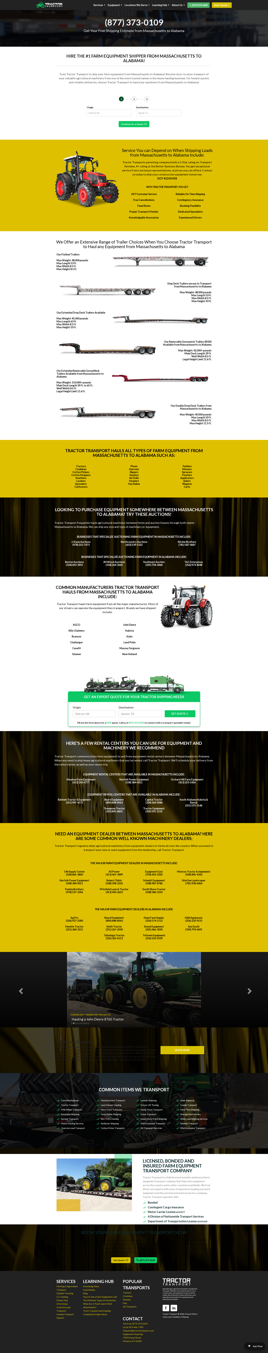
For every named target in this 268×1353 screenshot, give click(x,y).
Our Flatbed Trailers (68, 254)
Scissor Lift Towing (150, 1105)
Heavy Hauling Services (72, 1123)
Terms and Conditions (172, 1317)
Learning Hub (159, 5)
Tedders (187, 466)
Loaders (81, 480)
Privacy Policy (191, 1314)
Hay (125, 1303)
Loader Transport (188, 1105)
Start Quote (220, 5)
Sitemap (185, 1317)
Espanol (60, 1317)
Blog (85, 1293)
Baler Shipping (187, 1100)
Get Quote (119, 1260)
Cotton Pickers (80, 472)
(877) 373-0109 (200, 5)
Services (98, 5)
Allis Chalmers (76, 630)
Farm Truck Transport (111, 1109)
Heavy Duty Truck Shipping (154, 1118)
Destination (142, 107)
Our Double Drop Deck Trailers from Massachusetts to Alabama (191, 407)
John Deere (129, 624)
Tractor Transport (69, 1105)
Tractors (81, 466)
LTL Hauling (62, 1296)
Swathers (81, 477)
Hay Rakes (134, 483)
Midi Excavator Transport (192, 1128)
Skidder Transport (189, 1123)
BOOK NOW (182, 1050)
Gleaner (76, 654)
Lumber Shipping (149, 1100)
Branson (76, 636)
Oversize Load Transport (73, 1128)
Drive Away (62, 1303)
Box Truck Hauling (110, 1118)
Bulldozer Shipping (110, 1123)
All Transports (130, 1306)
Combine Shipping (69, 1100)
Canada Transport (65, 1314)
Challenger (76, 642)
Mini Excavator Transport (153, 1123)
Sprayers (187, 472)
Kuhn (129, 636)
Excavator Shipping (70, 1114)
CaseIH (76, 648)
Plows (134, 466)
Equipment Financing (133, 1334)
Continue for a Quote (132, 124)
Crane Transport (148, 1114)
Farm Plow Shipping (189, 1109)
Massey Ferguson (129, 648)
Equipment (114, 5)
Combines (81, 469)
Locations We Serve (136, 5)
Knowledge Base (91, 1286)
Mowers (187, 469)
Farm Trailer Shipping (111, 1114)
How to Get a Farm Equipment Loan (100, 1296)
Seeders (134, 475)
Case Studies (89, 1289)
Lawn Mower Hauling (111, 1105)
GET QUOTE (178, 713)
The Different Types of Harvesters (99, 1300)
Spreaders (81, 483)
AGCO (76, 624)
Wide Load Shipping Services (194, 1118)
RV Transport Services (151, 1128)
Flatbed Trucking (65, 1293)
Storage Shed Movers (190, 1114)
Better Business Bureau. (170, 166)
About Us (177, 5)
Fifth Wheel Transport (71, 1109)
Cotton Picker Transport (112, 1128)
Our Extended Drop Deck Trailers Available (81, 312)
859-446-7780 (136, 1327)
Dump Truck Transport (152, 1109)
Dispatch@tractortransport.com (138, 1330)
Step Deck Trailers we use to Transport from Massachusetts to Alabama (189, 285)
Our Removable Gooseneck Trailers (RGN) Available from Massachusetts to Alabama (187, 343)
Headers (134, 480)
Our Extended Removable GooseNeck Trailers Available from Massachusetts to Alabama (80, 373)
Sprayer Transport (69, 1118)
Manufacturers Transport (113, 1100)
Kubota (129, 630)
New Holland (129, 654)
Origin (90, 107)
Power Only (62, 1300)
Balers (187, 480)
